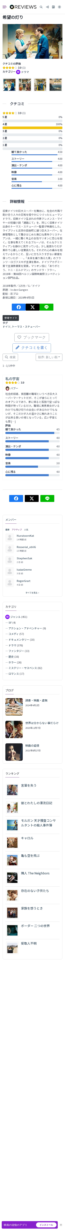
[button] (41, 7)
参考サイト (10, 318)
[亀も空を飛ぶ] (13, 860)
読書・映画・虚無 (36, 700)
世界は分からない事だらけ (42, 723)
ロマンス (13, 673)
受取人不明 (29, 943)
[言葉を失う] (13, 789)
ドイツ (6, 326)
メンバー (10, 519)
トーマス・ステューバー (26, 326)
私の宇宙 (12, 378)
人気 (26, 529)
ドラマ (12, 645)
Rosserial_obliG (26, 547)
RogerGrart (24, 581)
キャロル (27, 838)
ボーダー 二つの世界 (35, 925)
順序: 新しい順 (48, 357)
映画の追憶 (32, 745)
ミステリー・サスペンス (22, 668)
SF (10, 622)
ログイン (47, 7)
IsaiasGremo (24, 569)
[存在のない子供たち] (13, 895)
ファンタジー (16, 651)
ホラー (12, 662)
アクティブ (17, 529)
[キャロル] (13, 842)
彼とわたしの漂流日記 (36, 803)
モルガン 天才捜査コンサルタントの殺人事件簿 (38, 822)
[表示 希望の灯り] (32, 41)
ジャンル (15, 617)
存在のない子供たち (35, 890)
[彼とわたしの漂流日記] (13, 807)
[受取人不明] (13, 947)
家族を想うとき (32, 908)
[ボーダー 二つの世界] (13, 930)
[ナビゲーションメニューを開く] (6, 6)
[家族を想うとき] (13, 912)
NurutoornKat (25, 535)
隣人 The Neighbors (35, 873)
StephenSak (24, 558)
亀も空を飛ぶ (30, 855)
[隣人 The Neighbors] (13, 877)
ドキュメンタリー (18, 639)
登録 (53, 7)
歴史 (11, 656)
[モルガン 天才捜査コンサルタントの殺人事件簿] (13, 825)
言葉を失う (29, 785)
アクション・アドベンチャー (25, 628)
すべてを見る (31, 592)
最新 (7, 529)
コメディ (13, 634)
